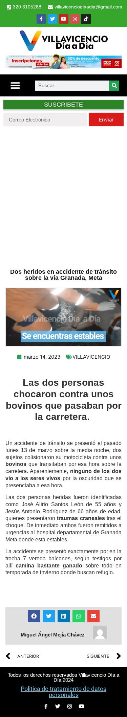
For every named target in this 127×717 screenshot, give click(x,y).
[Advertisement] (63, 196)
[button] (15, 85)
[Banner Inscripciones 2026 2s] (63, 67)
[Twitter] (52, 19)
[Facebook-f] (41, 19)
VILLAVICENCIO (91, 357)
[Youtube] (63, 19)
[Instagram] (75, 19)
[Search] (114, 86)
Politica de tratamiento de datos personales (63, 691)
